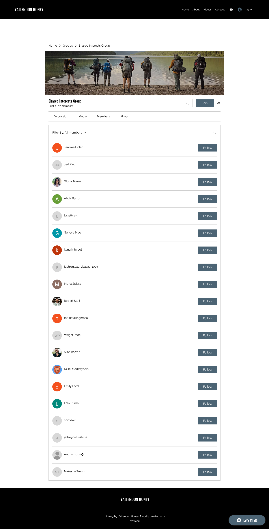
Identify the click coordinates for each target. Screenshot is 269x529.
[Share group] (218, 103)
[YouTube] (231, 9)
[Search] (187, 103)
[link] (61, 116)
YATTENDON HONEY (29, 9)
